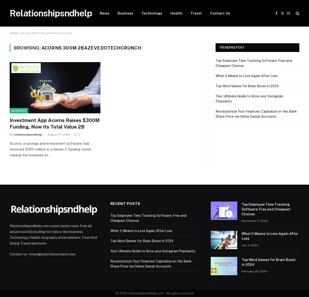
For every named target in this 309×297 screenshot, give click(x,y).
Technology (151, 13)
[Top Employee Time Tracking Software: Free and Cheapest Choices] (224, 211)
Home (14, 33)
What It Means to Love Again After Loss (247, 76)
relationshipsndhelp (28, 134)
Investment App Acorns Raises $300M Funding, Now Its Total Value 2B (55, 123)
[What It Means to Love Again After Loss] (224, 240)
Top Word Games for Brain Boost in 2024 (247, 86)
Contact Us (220, 13)
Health (176, 13)
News (104, 13)
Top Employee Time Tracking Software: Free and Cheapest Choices (266, 209)
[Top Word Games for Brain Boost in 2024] (224, 266)
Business (125, 13)
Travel (196, 13)
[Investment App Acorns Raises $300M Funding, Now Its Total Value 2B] (55, 87)
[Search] (297, 13)
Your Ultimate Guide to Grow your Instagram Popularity (152, 251)
